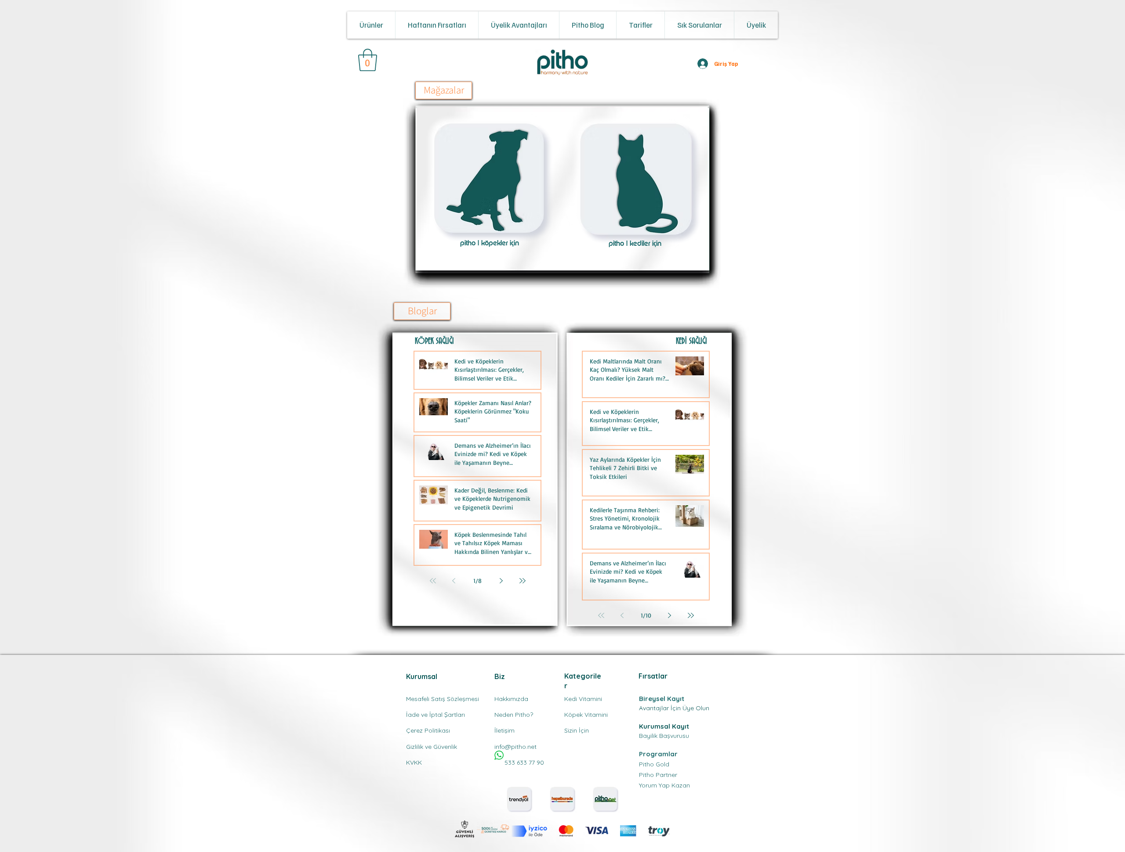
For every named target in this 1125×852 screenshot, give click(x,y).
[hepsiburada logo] (562, 799)
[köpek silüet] (488, 178)
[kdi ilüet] (636, 179)
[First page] (433, 581)
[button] (371, 25)
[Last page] (522, 581)
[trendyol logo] (519, 799)
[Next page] (501, 581)
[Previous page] (454, 581)
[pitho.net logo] (605, 799)
